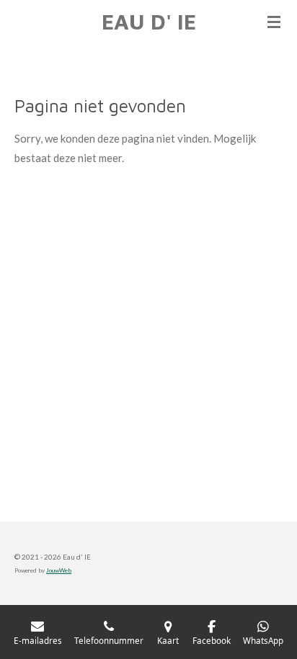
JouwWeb (58, 570)
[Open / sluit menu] (274, 21)
